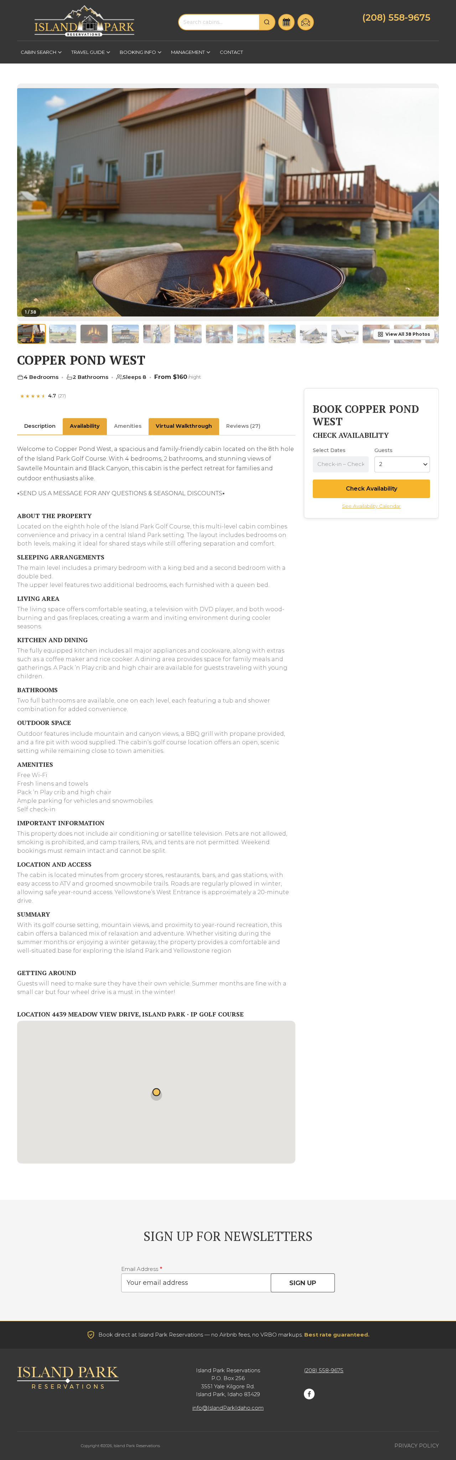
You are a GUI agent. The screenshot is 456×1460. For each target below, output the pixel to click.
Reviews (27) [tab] (243, 426)
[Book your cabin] (286, 22)
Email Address (139, 1269)
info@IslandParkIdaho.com (228, 1407)
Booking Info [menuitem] (136, 54)
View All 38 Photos (407, 334)
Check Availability (371, 488)
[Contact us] (305, 22)
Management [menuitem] (186, 54)
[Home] (84, 20)
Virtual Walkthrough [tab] (184, 426)
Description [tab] (40, 426)
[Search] (267, 22)
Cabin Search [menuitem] (36, 54)
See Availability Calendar (371, 506)
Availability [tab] (85, 426)
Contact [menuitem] (231, 52)
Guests (383, 450)
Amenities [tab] (127, 426)
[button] (429, 200)
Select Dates (329, 450)
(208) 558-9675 (396, 17)
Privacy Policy (416, 1446)
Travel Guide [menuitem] (86, 54)
